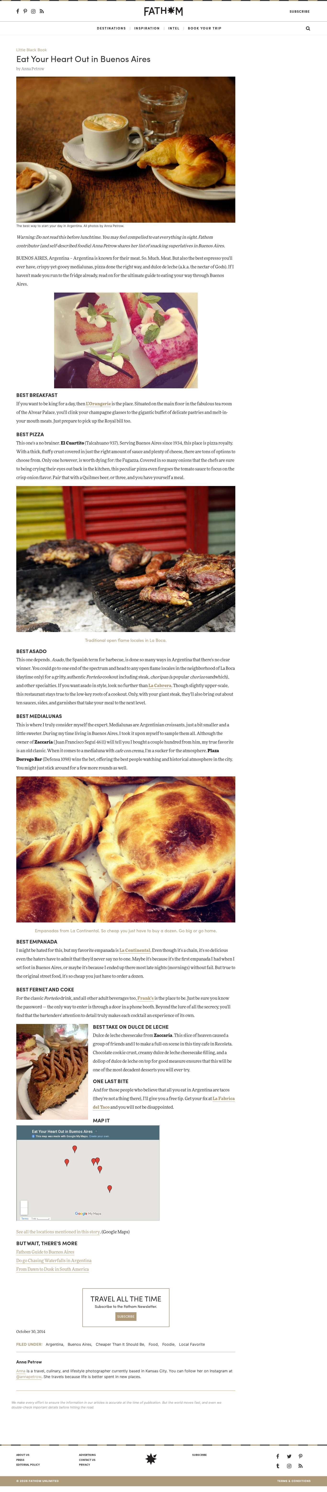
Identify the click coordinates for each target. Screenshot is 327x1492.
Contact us (87, 1460)
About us (22, 1455)
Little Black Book (31, 49)
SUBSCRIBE (126, 1316)
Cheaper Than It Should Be (120, 1344)
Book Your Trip (205, 28)
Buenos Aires (79, 1344)
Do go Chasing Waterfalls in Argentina (53, 1261)
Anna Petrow (32, 69)
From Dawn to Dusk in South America (52, 1269)
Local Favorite (192, 1344)
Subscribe (300, 11)
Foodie (168, 1344)
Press (20, 1460)
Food (153, 1344)
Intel (174, 28)
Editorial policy (28, 1464)
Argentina (54, 1344)
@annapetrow (28, 1376)
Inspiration (147, 28)
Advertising (87, 1455)
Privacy (84, 1464)
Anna (20, 1370)
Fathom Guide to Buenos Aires (45, 1252)
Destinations (111, 28)
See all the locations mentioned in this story (58, 1232)
